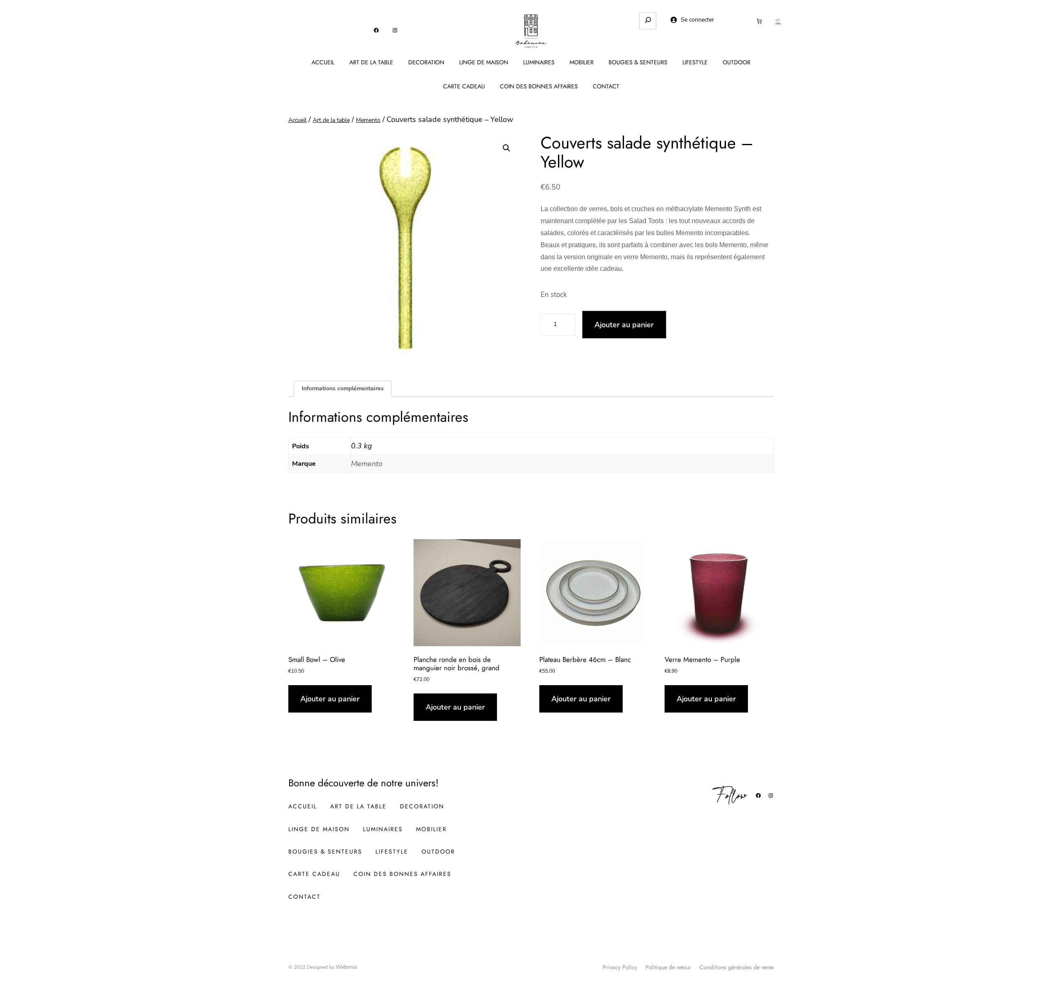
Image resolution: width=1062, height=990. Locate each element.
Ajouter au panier (624, 325)
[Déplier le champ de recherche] (647, 20)
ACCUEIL (323, 62)
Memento (368, 120)
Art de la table (331, 120)
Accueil (297, 120)
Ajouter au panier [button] (330, 699)
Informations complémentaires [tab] (343, 388)
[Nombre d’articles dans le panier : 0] (759, 21)
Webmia (346, 967)
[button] (506, 148)
